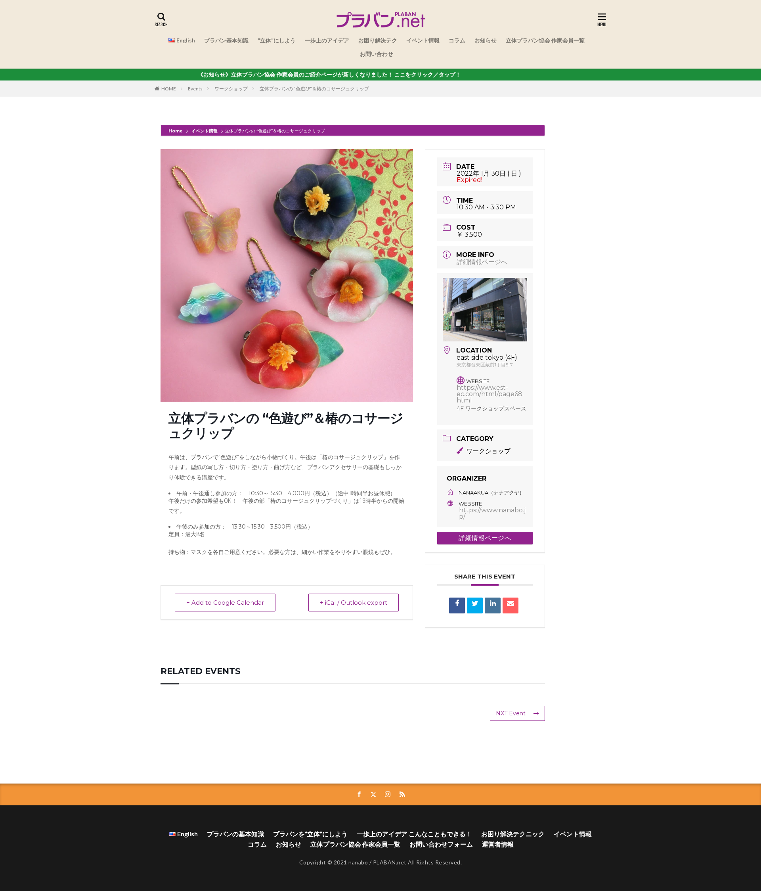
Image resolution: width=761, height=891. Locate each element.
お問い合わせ (376, 53)
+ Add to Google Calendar (225, 602)
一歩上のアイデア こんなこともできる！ (414, 833)
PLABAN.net (390, 862)
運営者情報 (498, 844)
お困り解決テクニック (513, 833)
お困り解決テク (377, 40)
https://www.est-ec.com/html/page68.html (490, 394)
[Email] (510, 605)
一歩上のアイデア (327, 40)
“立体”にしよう (277, 40)
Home (176, 131)
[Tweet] (475, 605)
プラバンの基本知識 (235, 833)
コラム (457, 40)
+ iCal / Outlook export (353, 602)
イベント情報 (423, 40)
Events (195, 89)
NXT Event (511, 713)
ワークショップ (231, 89)
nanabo (358, 862)
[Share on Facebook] (457, 605)
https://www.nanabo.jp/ (492, 513)
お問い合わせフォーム (441, 844)
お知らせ (485, 40)
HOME (168, 89)
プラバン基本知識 (226, 40)
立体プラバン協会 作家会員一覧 (545, 40)
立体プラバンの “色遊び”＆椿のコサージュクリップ (314, 89)
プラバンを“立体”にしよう (310, 833)
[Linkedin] (493, 605)
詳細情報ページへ (482, 262)
